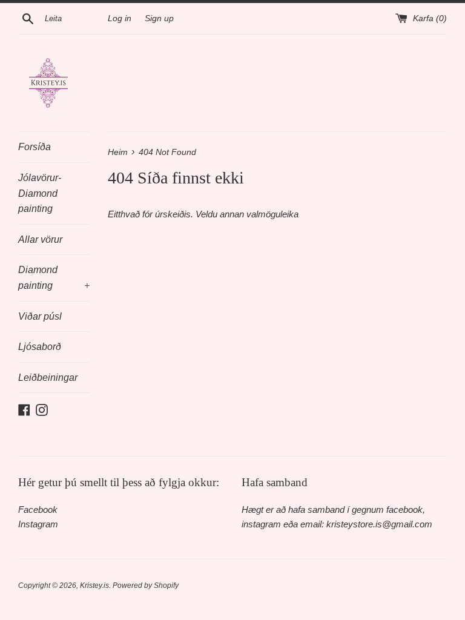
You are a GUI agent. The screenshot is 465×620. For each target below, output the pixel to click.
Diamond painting (54, 278)
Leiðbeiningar (48, 377)
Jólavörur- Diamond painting (39, 193)
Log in (119, 18)
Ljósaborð (39, 346)
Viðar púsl (40, 316)
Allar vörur (40, 239)
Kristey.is (94, 585)
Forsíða (34, 147)
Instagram (38, 524)
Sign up (159, 18)
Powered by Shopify (146, 585)
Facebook (38, 509)
